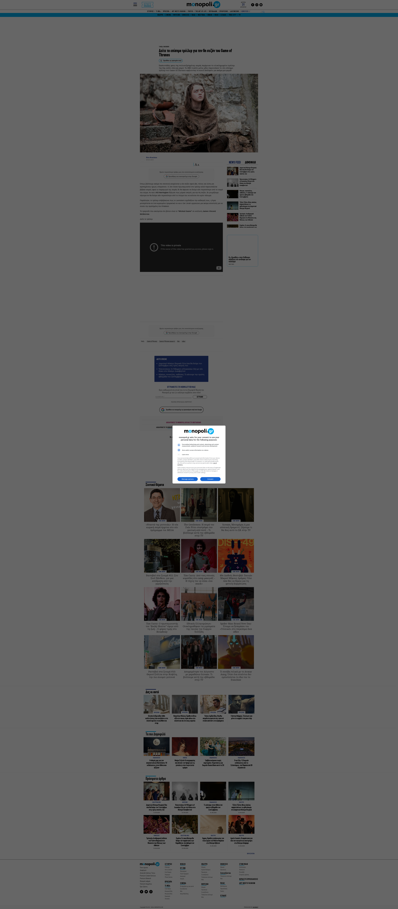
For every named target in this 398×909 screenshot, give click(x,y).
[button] (199, 454)
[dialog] (199, 455)
